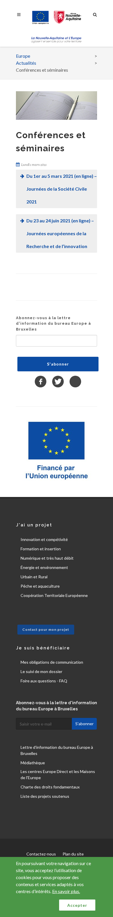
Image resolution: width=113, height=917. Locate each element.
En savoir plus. (66, 891)
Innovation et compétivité (44, 539)
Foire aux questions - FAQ (44, 680)
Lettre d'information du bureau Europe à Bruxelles (57, 750)
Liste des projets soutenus (45, 796)
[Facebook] (40, 381)
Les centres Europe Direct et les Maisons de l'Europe (58, 774)
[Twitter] (58, 381)
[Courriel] (75, 381)
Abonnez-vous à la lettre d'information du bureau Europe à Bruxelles (53, 323)
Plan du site (73, 853)
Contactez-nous (41, 853)
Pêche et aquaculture (40, 586)
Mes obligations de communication (52, 662)
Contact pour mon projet (45, 629)
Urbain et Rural (34, 576)
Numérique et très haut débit (47, 558)
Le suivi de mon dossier (41, 671)
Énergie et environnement (44, 567)
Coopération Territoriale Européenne (54, 595)
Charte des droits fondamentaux (50, 786)
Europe (23, 56)
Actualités (26, 63)
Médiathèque (33, 762)
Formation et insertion (41, 548)
